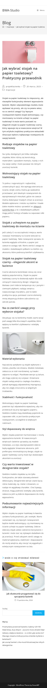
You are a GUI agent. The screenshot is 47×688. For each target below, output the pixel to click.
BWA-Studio (11, 10)
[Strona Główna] (3, 27)
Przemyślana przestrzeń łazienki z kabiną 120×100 (21, 627)
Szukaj (4, 608)
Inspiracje (10, 90)
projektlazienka (13, 86)
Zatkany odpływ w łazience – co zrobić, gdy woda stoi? (23, 633)
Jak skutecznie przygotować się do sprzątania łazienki (23, 595)
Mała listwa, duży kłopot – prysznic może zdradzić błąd (23, 630)
